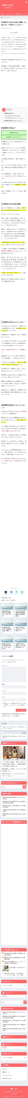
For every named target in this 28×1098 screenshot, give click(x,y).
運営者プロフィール (21, 14)
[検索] (24, 786)
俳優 (9, 597)
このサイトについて (10, 14)
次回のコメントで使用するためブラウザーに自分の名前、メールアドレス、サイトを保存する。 (15, 705)
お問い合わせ (14, 1093)
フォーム (12, 773)
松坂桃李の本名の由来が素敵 (12, 115)
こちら (12, 775)
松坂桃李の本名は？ (8, 113)
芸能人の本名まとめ (7, 6)
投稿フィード (6, 1072)
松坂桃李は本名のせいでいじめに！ (14, 118)
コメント (5, 665)
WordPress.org (6, 1078)
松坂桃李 (13, 600)
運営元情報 (8, 1091)
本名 (7, 600)
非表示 (9, 109)
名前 (4, 684)
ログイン (4, 1069)
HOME (2, 14)
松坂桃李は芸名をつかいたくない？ (12, 120)
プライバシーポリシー (17, 1091)
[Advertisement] (20, 7)
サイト (3, 697)
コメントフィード (7, 1075)
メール (4, 690)
